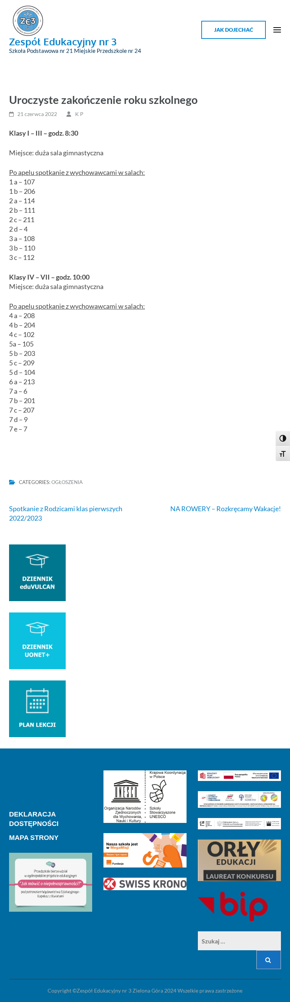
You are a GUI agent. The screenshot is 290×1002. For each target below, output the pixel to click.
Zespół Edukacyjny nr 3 (63, 41)
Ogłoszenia (67, 482)
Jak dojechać (233, 29)
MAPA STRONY (34, 837)
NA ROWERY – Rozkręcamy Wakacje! (225, 508)
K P (79, 114)
